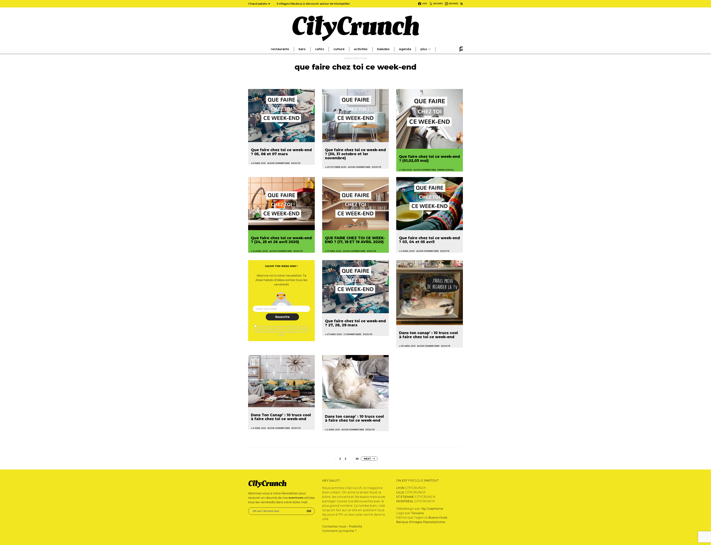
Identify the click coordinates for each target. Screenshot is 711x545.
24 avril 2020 (260, 251)
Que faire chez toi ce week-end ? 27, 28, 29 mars (355, 323)
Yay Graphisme (432, 508)
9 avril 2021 (259, 428)
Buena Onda (437, 517)
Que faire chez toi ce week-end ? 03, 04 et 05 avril (429, 240)
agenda (405, 49)
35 (357, 458)
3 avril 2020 (408, 251)
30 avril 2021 (408, 346)
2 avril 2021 (333, 429)
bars (302, 49)
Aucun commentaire (278, 163)
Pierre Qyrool (445, 170)
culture (339, 49)
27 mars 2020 (334, 334)
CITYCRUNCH (411, 488)
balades (383, 49)
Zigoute (295, 163)
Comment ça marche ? (339, 531)
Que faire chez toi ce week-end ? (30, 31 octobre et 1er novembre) (355, 154)
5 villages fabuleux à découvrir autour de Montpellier (313, 3)
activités (361, 49)
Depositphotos (434, 522)
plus (423, 49)
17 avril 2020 (334, 251)
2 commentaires (352, 334)
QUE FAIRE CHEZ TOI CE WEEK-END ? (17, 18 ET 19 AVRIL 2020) (355, 240)
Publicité (355, 526)
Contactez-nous (334, 526)
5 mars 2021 (259, 163)
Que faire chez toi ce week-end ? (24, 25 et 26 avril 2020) (281, 240)
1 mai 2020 (406, 170)
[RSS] (461, 3)
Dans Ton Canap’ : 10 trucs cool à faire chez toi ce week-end (281, 417)
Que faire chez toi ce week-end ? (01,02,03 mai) (429, 158)
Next (367, 458)
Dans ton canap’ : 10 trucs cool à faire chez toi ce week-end (428, 335)
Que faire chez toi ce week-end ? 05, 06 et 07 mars (281, 152)
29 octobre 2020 (336, 167)
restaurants (280, 49)
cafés (319, 49)
